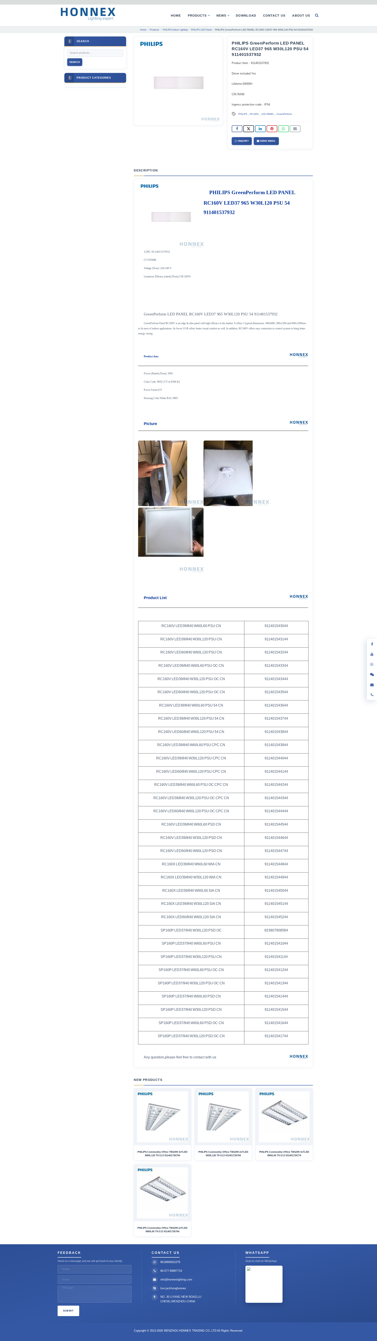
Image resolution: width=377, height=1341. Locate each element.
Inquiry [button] (243, 141)
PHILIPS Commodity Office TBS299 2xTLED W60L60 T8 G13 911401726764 (162, 1230)
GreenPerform (284, 114)
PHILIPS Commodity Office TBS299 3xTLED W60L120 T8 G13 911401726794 (162, 1154)
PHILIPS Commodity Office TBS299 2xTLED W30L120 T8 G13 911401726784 (223, 1154)
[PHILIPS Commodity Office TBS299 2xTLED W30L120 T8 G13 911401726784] (223, 1116)
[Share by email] (295, 128)
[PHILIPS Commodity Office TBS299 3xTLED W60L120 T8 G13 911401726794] (162, 1116)
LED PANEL (267, 114)
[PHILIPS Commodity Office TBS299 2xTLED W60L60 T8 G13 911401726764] (162, 1192)
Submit (68, 1310)
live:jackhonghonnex (173, 1288)
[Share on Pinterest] (272, 128)
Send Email (267, 141)
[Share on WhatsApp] (283, 128)
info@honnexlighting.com (176, 1279)
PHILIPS (242, 114)
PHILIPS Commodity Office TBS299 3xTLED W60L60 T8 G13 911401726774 (284, 1154)
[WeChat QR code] (372, 675)
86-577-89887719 (171, 1270)
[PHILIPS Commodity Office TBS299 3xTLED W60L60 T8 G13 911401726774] (284, 1116)
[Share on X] (248, 128)
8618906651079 (170, 1262)
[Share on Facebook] (237, 128)
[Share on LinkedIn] (260, 128)
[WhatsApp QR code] (372, 664)
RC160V (254, 114)
